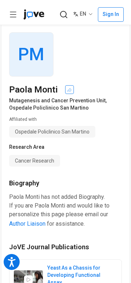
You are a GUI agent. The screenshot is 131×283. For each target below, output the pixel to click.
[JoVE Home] (33, 14)
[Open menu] (13, 14)
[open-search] (63, 14)
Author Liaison (27, 223)
